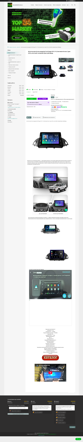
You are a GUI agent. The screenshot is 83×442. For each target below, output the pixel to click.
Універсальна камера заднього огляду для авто (41, 406)
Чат (79, 439)
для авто (10, 59)
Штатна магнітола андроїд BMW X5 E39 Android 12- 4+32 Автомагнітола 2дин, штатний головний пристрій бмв (41, 408)
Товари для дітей (11, 66)
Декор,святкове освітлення (13, 68)
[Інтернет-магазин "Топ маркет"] (10, 5)
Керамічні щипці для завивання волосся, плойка (17, 407)
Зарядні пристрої (11, 57)
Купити (31, 98)
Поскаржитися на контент (42, 434)
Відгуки (9, 77)
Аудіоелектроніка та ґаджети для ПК (14, 55)
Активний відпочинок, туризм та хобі (14, 62)
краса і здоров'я (11, 70)
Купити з (40, 98)
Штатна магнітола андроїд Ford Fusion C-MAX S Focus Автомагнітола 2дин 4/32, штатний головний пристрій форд (65, 407)
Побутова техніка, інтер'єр (13, 64)
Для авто (18, 47)
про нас (9, 75)
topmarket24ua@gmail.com (12, 118)
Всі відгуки (72, 427)
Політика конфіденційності (51, 434)
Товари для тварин (12, 72)
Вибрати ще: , (62, 99)
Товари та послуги (12, 47)
